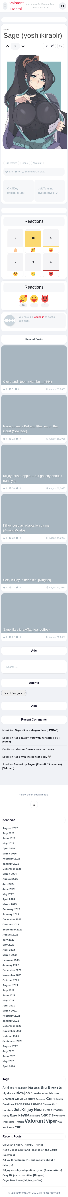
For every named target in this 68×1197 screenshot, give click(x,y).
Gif (54, 1104)
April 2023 (9, 899)
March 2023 (10, 904)
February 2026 (11, 858)
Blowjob (23, 1093)
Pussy (6, 1116)
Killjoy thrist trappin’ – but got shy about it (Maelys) (32, 478)
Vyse (59, 1122)
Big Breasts (11, 163)
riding (37, 1115)
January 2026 (11, 863)
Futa (26, 1104)
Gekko (48, 1104)
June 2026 (9, 838)
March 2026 (10, 853)
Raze (13, 1115)
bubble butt (51, 1093)
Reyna (23, 1115)
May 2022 (8, 944)
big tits (7, 1093)
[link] (60, 46)
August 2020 (10, 1046)
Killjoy (27, 1109)
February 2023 (11, 909)
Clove (19, 1098)
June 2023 (9, 889)
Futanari (38, 1104)
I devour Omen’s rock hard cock (34, 749)
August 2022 (10, 934)
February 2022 (11, 960)
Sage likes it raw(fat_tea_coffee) (26, 629)
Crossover (41, 1099)
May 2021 (8, 1000)
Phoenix (58, 1110)
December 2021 (12, 970)
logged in (39, 316)
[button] (5, 6)
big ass (34, 1087)
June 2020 (9, 1056)
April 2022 (9, 949)
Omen (48, 1110)
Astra (17, 1088)
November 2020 (12, 1030)
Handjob (8, 1110)
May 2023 (8, 894)
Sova (62, 1115)
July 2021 (8, 990)
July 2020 (8, 1051)
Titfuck (19, 1121)
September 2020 (12, 1041)
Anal (6, 1087)
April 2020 (9, 1066)
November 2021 (12, 975)
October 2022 (11, 924)
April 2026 (9, 848)
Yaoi (5, 1127)
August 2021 (10, 985)
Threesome (8, 1122)
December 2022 (12, 919)
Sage (6, 29)
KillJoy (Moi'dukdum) (15, 190)
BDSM (24, 1088)
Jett (17, 1109)
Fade (18, 1104)
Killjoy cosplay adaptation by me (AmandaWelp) (26, 528)
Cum (50, 1098)
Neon (39, 1109)
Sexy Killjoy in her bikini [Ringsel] (27, 580)
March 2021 (10, 1010)
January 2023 (11, 914)
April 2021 (9, 1005)
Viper (51, 1121)
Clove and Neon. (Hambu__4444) (27, 381)
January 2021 (11, 1020)
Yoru (11, 1127)
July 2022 (8, 939)
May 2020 (8, 1061)
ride (32, 1116)
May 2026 (8, 843)
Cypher (59, 1099)
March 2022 (10, 954)
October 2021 (11, 980)
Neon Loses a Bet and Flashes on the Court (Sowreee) (30, 429)
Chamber (8, 1098)
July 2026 (8, 833)
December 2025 (12, 868)
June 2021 (9, 995)
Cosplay (29, 1098)
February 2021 (11, 1015)
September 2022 (12, 929)
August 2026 (10, 828)
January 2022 (11, 965)
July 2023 (8, 884)
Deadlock (8, 1104)
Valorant (37, 163)
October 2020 (11, 1036)
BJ (13, 1093)
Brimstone (37, 1093)
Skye (55, 1115)
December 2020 (12, 1025)
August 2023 (10, 878)
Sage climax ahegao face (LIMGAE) (36, 730)
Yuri (18, 1127)
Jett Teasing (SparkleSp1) (47, 190)
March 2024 (10, 873)
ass (12, 1087)
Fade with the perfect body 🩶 (32, 756)
